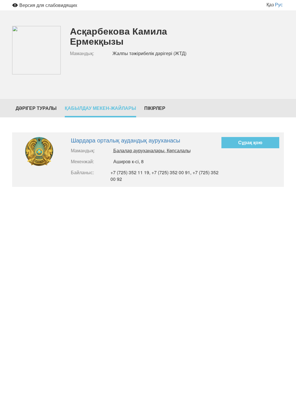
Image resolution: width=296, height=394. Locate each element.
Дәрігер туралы (36, 108)
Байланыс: (82, 172)
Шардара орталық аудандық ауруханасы (125, 140)
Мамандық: (82, 53)
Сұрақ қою (250, 142)
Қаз (270, 4)
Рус (279, 4)
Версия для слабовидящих (48, 5)
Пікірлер (154, 108)
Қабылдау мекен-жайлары (100, 108)
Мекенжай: (82, 161)
